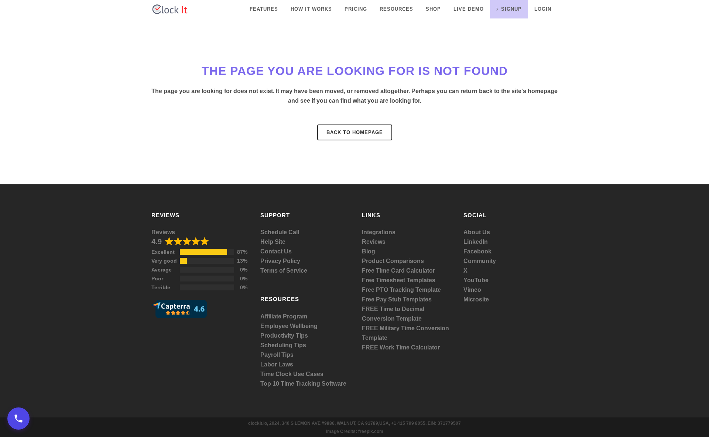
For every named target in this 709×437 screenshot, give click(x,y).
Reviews (163, 232)
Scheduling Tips (283, 345)
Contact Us (276, 251)
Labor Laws (276, 364)
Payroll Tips (277, 355)
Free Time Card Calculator (398, 270)
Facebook (477, 251)
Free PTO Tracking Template (401, 290)
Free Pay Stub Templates (397, 299)
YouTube (476, 280)
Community (479, 261)
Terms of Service (283, 270)
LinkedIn (475, 242)
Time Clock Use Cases (291, 374)
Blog (368, 251)
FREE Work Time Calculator (401, 347)
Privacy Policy (280, 261)
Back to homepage (354, 132)
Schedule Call (279, 232)
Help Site (272, 242)
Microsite (476, 299)
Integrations (378, 232)
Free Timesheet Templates (398, 280)
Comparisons (405, 261)
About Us (476, 232)
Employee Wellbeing (289, 326)
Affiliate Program (283, 316)
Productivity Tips (284, 335)
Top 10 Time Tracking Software (303, 383)
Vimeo (472, 290)
